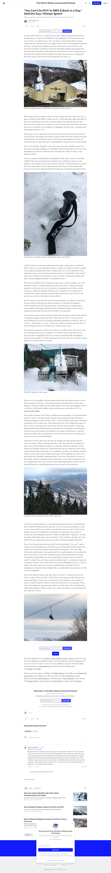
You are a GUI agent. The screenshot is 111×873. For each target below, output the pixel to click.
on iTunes (46, 658)
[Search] (86, 3)
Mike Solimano (59, 673)
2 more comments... (29, 779)
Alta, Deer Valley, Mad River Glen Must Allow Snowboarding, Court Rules (41, 794)
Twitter (38, 669)
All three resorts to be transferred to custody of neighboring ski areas (44, 798)
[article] (55, 797)
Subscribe (96, 3)
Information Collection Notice (55, 855)
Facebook (29, 669)
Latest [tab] (30, 788)
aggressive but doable (32, 411)
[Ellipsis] (86, 747)
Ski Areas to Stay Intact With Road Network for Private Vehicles (42, 809)
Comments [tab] (28, 731)
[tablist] (31, 731)
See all (27, 835)
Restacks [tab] (35, 731)
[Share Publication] (89, 3)
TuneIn (71, 658)
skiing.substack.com (45, 666)
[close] (72, 823)
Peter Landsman (68, 678)
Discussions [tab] (37, 788)
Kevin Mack (59, 681)
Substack (47, 869)
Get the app (64, 865)
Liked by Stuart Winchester (36, 749)
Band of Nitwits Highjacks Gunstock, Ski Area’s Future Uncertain (45, 820)
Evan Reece (78, 681)
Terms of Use (64, 854)
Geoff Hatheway (43, 678)
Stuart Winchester (33, 20)
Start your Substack (51, 865)
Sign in (105, 3)
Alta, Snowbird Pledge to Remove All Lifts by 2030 (44, 807)
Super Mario (31, 747)
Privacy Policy (68, 855)
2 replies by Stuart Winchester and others (41, 772)
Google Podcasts (56, 658)
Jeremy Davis (70, 676)
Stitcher (65, 658)
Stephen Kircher (33, 681)
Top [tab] (26, 788)
